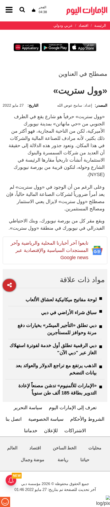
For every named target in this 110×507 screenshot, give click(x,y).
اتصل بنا (14, 419)
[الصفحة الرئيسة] (86, 8)
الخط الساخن (64, 448)
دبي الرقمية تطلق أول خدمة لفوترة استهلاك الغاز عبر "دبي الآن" (53, 349)
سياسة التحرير (28, 407)
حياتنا (84, 459)
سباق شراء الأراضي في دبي (69, 312)
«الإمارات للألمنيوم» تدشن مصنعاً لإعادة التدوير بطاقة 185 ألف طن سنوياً (57, 389)
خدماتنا (30, 430)
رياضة (63, 459)
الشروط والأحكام (87, 419)
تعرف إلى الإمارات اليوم (73, 407)
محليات (94, 448)
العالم (12, 448)
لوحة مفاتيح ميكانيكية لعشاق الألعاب (61, 299)
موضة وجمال (32, 459)
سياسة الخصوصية (46, 419)
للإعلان (51, 430)
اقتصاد (35, 448)
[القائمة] (22, 10)
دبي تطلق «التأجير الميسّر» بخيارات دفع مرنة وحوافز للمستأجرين (57, 329)
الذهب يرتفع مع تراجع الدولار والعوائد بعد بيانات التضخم (56, 369)
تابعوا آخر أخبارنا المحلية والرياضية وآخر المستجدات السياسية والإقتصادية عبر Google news (49, 250)
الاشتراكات (75, 430)
